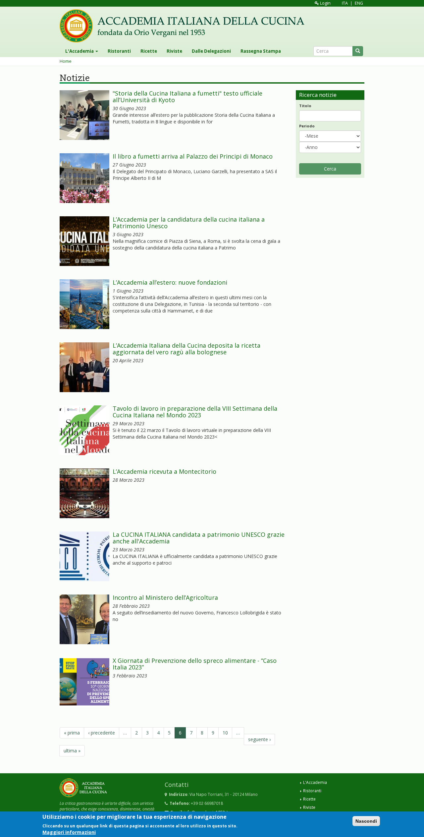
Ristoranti (119, 51)
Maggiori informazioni (69, 832)
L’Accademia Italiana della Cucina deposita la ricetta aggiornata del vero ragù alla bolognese (186, 348)
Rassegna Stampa (260, 51)
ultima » (72, 750)
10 (225, 733)
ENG (359, 3)
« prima (72, 733)
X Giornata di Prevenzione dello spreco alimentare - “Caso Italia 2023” (195, 664)
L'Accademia (80, 51)
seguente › (259, 739)
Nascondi (366, 821)
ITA (345, 3)
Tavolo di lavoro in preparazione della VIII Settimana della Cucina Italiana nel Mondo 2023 (195, 411)
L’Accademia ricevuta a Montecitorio (165, 471)
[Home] (184, 25)
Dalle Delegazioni (211, 51)
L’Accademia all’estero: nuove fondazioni (170, 282)
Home (66, 61)
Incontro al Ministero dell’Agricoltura (165, 597)
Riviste (174, 51)
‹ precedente (101, 733)
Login (325, 3)
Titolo (305, 105)
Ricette (148, 51)
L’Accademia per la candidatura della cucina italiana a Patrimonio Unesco (189, 222)
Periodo (307, 125)
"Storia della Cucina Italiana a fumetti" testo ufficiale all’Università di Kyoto (187, 96)
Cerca (330, 169)
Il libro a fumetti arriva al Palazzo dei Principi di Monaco (193, 156)
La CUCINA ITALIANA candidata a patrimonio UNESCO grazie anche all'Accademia (199, 537)
